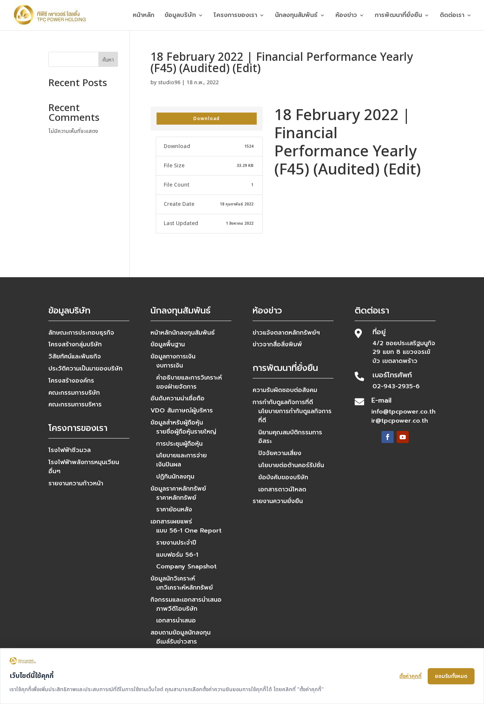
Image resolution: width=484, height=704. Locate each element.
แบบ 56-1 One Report (189, 530)
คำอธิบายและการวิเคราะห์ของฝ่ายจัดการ (189, 382)
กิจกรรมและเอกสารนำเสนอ (186, 599)
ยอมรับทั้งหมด (451, 676)
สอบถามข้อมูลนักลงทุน (180, 632)
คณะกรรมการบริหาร (75, 404)
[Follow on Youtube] (403, 437)
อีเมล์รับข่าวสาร (176, 641)
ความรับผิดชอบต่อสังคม (285, 390)
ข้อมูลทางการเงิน (172, 356)
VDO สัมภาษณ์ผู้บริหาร (181, 410)
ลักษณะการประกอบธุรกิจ (81, 332)
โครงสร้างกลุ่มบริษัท (75, 344)
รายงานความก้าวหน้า (75, 483)
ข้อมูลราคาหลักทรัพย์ (178, 488)
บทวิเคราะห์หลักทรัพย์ (184, 587)
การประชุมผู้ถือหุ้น (179, 443)
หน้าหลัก (143, 16)
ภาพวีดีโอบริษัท (176, 608)
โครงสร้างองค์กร (71, 380)
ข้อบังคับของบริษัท (283, 477)
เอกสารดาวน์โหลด (282, 489)
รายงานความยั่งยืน (278, 501)
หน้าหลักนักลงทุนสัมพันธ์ (182, 332)
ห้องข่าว (346, 16)
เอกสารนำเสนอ (176, 620)
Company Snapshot (186, 566)
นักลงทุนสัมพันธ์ (296, 16)
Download (206, 118)
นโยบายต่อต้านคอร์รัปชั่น (291, 465)
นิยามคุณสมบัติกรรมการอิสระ (290, 437)
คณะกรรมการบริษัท (74, 392)
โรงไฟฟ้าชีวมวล (69, 450)
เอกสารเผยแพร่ (171, 521)
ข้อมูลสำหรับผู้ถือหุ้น (176, 422)
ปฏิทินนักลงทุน (175, 476)
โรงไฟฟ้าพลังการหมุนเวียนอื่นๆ (83, 467)
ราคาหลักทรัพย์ (176, 497)
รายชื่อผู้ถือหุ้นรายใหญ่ (186, 431)
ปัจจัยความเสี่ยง (279, 453)
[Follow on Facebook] (388, 437)
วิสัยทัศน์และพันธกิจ (74, 356)
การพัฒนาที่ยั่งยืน (398, 16)
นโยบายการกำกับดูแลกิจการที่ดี (295, 416)
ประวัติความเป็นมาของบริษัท (85, 368)
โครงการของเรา (235, 16)
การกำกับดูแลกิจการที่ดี (283, 402)
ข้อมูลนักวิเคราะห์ (172, 578)
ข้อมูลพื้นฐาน (167, 344)
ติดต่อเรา (452, 16)
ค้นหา (108, 60)
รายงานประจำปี (176, 542)
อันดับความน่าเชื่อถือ (177, 398)
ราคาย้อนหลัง (174, 509)
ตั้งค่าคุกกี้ (410, 676)
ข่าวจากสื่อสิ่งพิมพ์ (277, 344)
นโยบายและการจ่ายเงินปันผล (181, 460)
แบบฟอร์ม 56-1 (177, 554)
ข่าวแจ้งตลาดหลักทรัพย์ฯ (286, 332)
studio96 (169, 82)
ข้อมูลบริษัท (180, 16)
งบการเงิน (169, 365)
